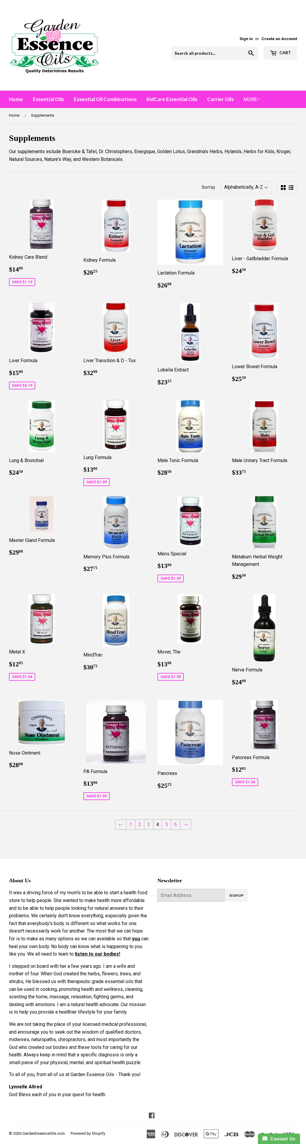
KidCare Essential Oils (171, 99)
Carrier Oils (220, 99)
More (250, 99)
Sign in (246, 38)
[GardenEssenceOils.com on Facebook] (152, 1116)
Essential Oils (48, 99)
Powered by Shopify (88, 1133)
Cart (285, 52)
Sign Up (236, 895)
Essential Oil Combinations (105, 99)
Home (16, 99)
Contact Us (281, 1138)
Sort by (208, 187)
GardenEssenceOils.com (43, 1133)
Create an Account (279, 38)
